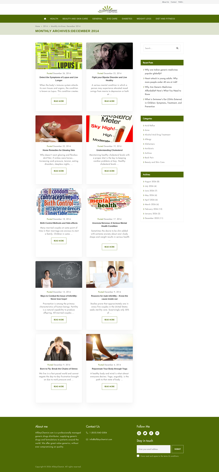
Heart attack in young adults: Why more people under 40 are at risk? (161, 80)
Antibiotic (149, 148)
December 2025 (154, 218)
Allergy (148, 139)
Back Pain (149, 157)
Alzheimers (150, 144)
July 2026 (151, 186)
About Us (165, 2)
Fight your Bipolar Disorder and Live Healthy (109, 78)
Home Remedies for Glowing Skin (59, 150)
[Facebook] (151, 433)
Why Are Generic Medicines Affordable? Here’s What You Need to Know (163, 90)
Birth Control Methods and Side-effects (59, 223)
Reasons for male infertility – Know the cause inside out (109, 297)
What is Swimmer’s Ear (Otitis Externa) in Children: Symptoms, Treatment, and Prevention (163, 103)
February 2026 (153, 209)
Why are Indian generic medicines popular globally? (161, 71)
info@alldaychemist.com (100, 439)
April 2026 (151, 200)
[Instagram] (139, 433)
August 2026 (152, 181)
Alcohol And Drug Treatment (157, 134)
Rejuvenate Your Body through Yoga (109, 369)
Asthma (148, 153)
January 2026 (152, 213)
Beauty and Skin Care (155, 162)
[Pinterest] (157, 433)
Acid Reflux (150, 125)
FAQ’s (180, 2)
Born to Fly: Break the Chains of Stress (59, 369)
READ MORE (59, 101)
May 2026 (151, 195)
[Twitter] (145, 433)
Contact (174, 2)
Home (37, 26)
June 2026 (151, 190)
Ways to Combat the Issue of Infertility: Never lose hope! (58, 297)
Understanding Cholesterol (109, 150)
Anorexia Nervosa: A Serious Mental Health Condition (109, 224)
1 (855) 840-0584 (98, 432)
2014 (45, 26)
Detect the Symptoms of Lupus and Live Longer (59, 78)
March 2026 (152, 204)
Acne (147, 130)
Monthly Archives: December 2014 (65, 26)
